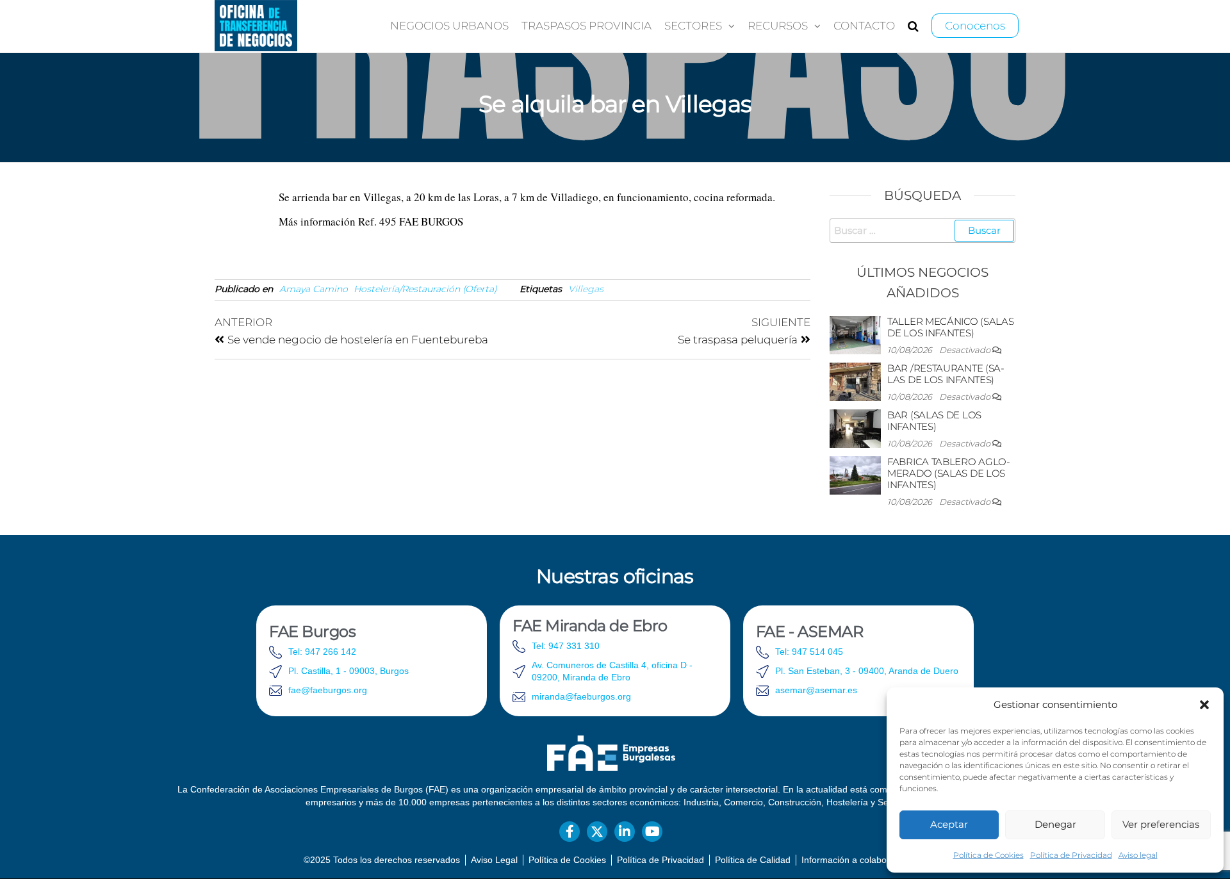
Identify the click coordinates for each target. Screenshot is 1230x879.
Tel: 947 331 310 (566, 646)
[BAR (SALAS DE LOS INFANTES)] (855, 428)
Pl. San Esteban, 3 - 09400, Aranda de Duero (866, 671)
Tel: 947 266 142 (322, 651)
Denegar (1055, 824)
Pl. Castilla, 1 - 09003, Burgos (348, 671)
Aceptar (949, 824)
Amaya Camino (313, 289)
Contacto (864, 25)
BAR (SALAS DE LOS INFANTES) (934, 420)
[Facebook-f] (569, 831)
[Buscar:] (922, 230)
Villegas (585, 289)
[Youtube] (652, 831)
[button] (1204, 704)
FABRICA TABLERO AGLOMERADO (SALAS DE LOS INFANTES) (948, 473)
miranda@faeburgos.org (581, 696)
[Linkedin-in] (624, 831)
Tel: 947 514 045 (809, 651)
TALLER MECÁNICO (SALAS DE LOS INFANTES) (950, 327)
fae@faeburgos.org (327, 690)
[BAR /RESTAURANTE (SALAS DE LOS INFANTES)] (855, 381)
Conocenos (975, 25)
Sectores (693, 25)
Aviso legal (1138, 855)
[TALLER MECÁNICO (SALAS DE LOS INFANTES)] (855, 334)
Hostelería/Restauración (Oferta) (425, 289)
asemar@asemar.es (816, 690)
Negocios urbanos (449, 25)
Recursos (778, 25)
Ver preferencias (1160, 824)
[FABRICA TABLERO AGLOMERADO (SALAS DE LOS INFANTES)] (855, 474)
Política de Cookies (988, 855)
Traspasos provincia (586, 25)
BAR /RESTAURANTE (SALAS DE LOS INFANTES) (945, 374)
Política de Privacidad (1071, 855)
